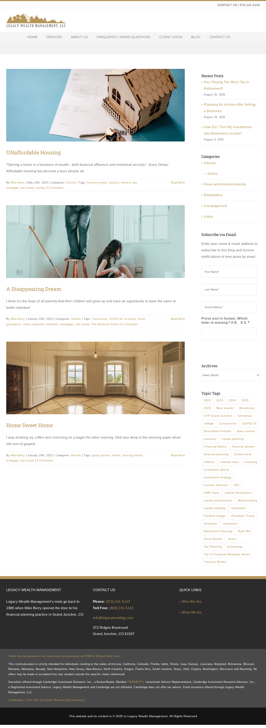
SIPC (140, 681)
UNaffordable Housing (33, 152)
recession (210, 523)
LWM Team (211, 492)
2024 (232, 400)
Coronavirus (99, 318)
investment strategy (218, 477)
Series (212, 173)
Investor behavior (216, 485)
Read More (178, 182)
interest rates (229, 462)
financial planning (216, 454)
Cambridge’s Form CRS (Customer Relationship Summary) (46, 700)
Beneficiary (247, 408)
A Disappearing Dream (33, 288)
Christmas (245, 415)
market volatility (215, 508)
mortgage (12, 187)
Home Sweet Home (29, 425)
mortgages (67, 324)
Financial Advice (215, 446)
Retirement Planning (218, 531)
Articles (71, 182)
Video (208, 216)
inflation (114, 182)
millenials (52, 324)
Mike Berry (18, 182)
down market (246, 431)
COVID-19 (115, 318)
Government (242, 454)
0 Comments (55, 187)
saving (40, 187)
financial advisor (243, 446)
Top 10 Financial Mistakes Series (227, 554)
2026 (207, 408)
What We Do (192, 612)
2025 (245, 400)
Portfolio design (215, 515)
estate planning (233, 438)
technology (235, 546)
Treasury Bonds (215, 561)
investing (251, 462)
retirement (230, 523)
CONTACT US (227, 5)
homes (116, 455)
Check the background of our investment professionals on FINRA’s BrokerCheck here (63, 656)
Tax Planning (213, 546)
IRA (236, 485)
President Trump (243, 515)
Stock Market (213, 539)
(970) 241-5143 (118, 601)
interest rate (129, 182)
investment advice (216, 469)
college (209, 423)
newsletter (238, 508)
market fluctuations (238, 492)
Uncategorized (215, 206)
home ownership (33, 324)
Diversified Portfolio (217, 431)
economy (130, 318)
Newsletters (213, 195)
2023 (219, 400)
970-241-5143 (250, 5)
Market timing (247, 500)
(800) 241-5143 (121, 608)
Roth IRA (244, 531)
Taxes (232, 539)
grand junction (101, 455)
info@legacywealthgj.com (113, 618)
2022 (207, 400)
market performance (218, 500)
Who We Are (191, 601)
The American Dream (105, 324)
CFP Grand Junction (218, 415)
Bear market (225, 408)
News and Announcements (225, 184)
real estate (27, 187)
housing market (97, 182)
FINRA (131, 681)
